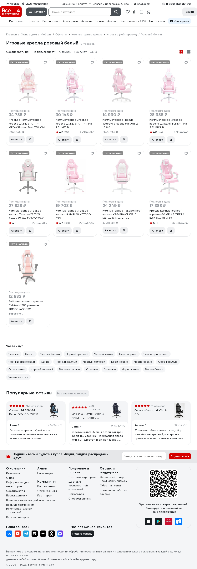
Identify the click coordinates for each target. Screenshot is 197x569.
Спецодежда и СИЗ (132, 21)
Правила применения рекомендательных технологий (20, 508)
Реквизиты (13, 473)
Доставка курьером (82, 477)
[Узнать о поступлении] (30, 139)
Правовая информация (21, 500)
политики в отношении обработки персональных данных (75, 551)
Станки (111, 21)
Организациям (47, 491)
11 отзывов (158, 406)
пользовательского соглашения (136, 551)
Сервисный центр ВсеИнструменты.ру (113, 479)
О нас (10, 477)
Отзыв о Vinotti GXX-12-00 (150, 412)
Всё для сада (51, 21)
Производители (16, 495)
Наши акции (45, 473)
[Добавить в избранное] (45, 63)
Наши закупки (46, 500)
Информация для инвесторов (17, 484)
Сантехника (157, 21)
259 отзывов (94, 407)
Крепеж (34, 21)
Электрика (70, 21)
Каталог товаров (17, 517)
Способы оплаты (79, 498)
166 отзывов (34, 406)
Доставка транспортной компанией (78, 485)
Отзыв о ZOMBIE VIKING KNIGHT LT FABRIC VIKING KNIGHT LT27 (88, 416)
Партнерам (44, 495)
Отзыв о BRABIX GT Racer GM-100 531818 (23, 412)
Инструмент (17, 21)
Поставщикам (46, 486)
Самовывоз (76, 494)
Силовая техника (92, 21)
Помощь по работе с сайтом (114, 492)
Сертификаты (15, 491)
